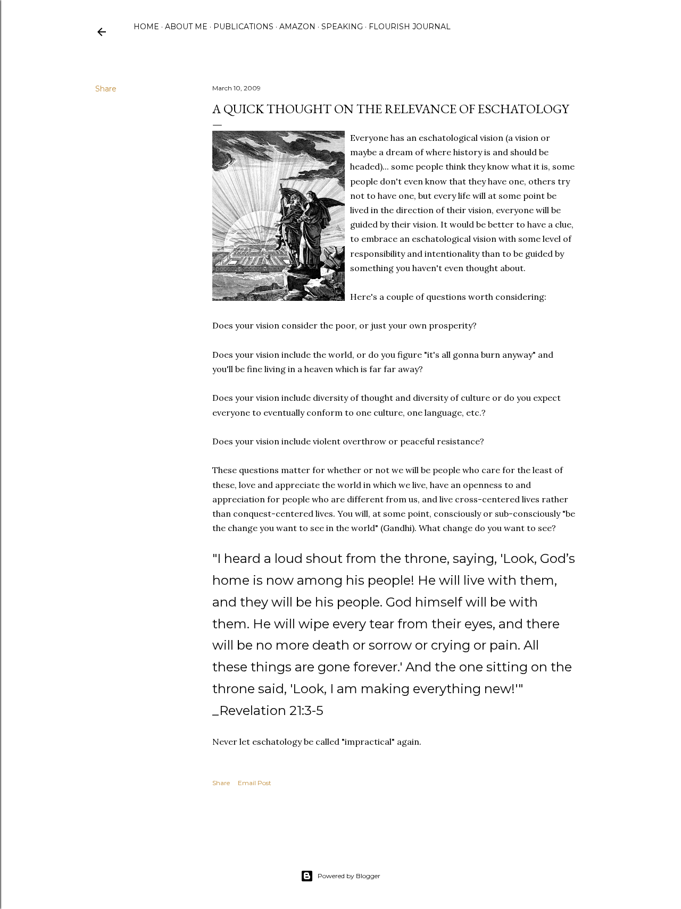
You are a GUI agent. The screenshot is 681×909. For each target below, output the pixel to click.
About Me (186, 26)
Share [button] (106, 89)
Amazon (297, 26)
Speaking (342, 26)
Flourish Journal (410, 26)
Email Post (254, 783)
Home (146, 26)
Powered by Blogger (349, 876)
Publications (243, 26)
